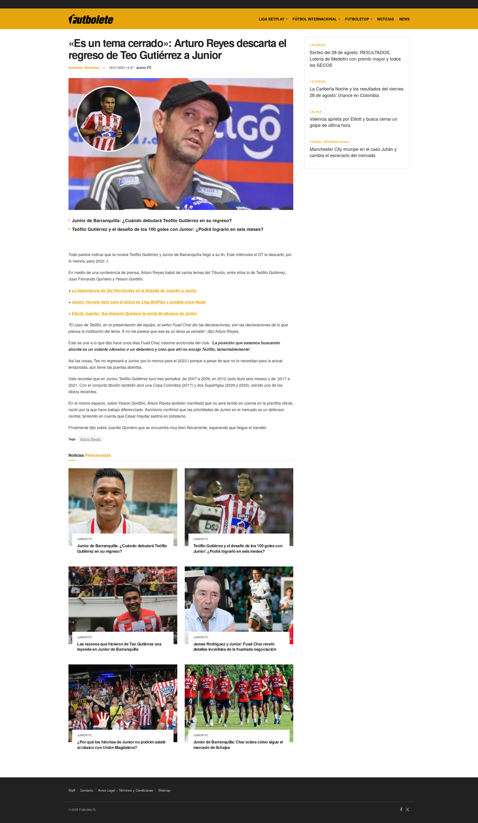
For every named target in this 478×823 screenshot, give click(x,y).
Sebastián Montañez (84, 67)
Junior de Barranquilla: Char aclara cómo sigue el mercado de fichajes (238, 744)
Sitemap (164, 790)
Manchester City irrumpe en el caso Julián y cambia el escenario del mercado (353, 152)
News (404, 18)
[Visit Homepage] (90, 19)
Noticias (385, 18)
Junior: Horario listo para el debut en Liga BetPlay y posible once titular (139, 302)
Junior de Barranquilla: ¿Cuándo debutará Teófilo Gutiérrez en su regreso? (152, 220)
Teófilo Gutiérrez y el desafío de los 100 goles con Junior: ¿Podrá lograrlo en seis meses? (167, 229)
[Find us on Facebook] (401, 810)
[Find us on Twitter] (408, 810)
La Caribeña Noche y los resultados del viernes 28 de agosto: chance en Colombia (357, 91)
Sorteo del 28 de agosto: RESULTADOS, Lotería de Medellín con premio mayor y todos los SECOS (355, 58)
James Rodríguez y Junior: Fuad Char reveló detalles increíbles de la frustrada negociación (234, 646)
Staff (71, 790)
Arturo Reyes (90, 439)
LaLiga (316, 111)
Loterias (318, 45)
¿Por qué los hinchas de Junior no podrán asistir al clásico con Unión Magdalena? (121, 744)
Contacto (86, 790)
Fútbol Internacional (315, 18)
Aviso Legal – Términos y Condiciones (125, 790)
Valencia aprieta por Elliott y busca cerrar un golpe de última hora (353, 121)
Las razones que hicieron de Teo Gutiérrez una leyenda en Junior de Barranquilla (119, 646)
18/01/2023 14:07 (121, 67)
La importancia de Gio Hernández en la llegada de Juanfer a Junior (134, 290)
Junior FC (143, 67)
